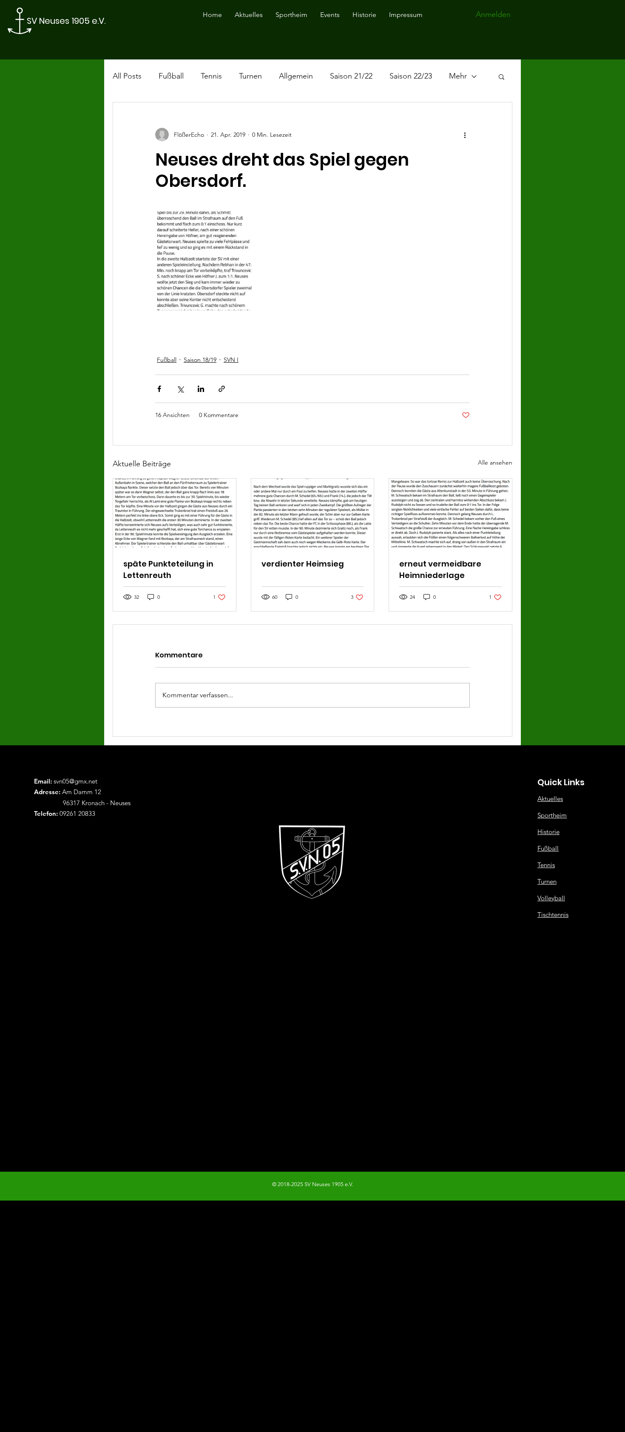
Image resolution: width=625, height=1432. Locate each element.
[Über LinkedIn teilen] (201, 389)
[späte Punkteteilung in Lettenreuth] (174, 513)
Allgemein (296, 76)
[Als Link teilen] (222, 389)
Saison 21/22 (351, 76)
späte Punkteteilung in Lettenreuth (168, 569)
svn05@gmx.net (75, 781)
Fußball (171, 76)
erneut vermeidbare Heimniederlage (440, 569)
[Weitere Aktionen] (465, 135)
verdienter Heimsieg (302, 563)
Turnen (250, 76)
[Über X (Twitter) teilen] (180, 389)
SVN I (231, 360)
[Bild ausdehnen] (204, 260)
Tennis (211, 76)
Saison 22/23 (410, 76)
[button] (501, 76)
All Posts (127, 76)
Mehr (458, 76)
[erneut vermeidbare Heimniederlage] (450, 513)
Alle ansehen (495, 462)
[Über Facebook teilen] (159, 389)
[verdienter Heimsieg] (312, 513)
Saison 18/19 (200, 360)
